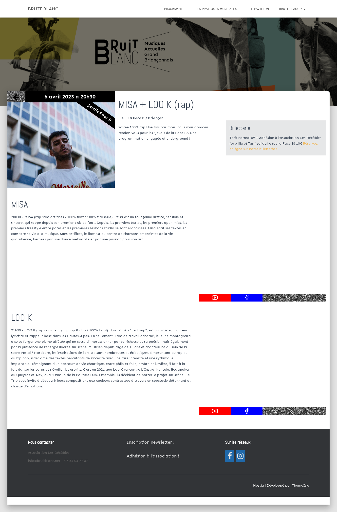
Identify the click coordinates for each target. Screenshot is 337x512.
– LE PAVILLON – (259, 9)
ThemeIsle (300, 485)
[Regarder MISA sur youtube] (215, 298)
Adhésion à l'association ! (153, 456)
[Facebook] (229, 456)
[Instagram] (240, 456)
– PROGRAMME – (173, 9)
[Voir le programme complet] (16, 96)
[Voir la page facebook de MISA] (246, 298)
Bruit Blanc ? (291, 9)
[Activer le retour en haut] (327, 502)
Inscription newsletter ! (150, 442)
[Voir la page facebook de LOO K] (246, 411)
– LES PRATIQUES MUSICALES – (216, 9)
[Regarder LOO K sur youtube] (215, 411)
